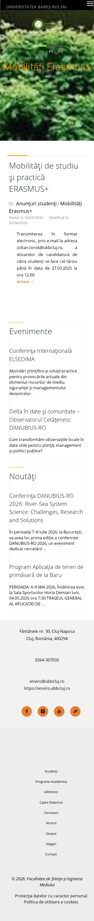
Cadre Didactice (51, 802)
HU (60, 51)
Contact (51, 854)
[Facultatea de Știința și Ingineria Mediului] (47, 24)
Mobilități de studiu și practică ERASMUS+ (43, 177)
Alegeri (51, 844)
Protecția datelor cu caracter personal (51, 896)
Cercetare (51, 812)
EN (51, 51)
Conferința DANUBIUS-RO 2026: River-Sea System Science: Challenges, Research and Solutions (46, 508)
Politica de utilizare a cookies (51, 902)
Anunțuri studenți (36, 203)
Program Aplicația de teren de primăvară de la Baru (46, 570)
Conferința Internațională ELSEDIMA (40, 354)
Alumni (51, 823)
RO (41, 51)
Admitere (51, 792)
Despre (51, 833)
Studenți (51, 771)
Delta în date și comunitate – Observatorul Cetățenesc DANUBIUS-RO (44, 419)
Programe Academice (51, 781)
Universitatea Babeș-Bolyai (36, 6)
